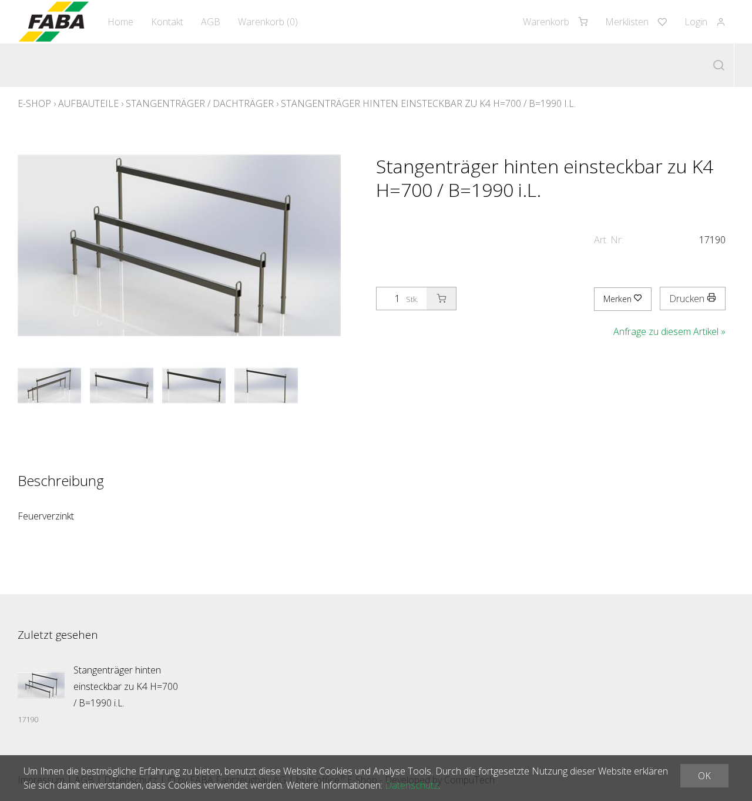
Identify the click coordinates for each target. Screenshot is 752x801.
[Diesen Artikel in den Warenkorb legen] (441, 298)
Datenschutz (411, 785)
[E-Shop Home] (54, 21)
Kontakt (167, 21)
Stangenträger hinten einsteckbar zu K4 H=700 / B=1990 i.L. (428, 103)
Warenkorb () (268, 21)
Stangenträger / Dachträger (200, 103)
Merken (618, 298)
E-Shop (34, 103)
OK (704, 775)
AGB (210, 21)
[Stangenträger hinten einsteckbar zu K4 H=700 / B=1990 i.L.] (41, 685)
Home (120, 21)
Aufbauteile (88, 103)
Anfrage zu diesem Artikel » (669, 331)
